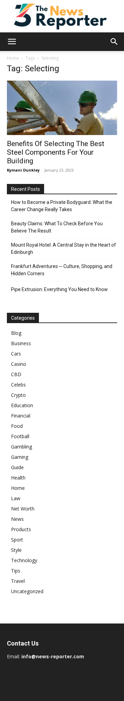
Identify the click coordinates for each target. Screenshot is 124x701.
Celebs (18, 384)
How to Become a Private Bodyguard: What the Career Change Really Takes (61, 205)
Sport (17, 539)
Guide (17, 467)
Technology (24, 560)
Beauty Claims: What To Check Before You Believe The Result (57, 227)
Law (15, 498)
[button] (12, 41)
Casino (18, 364)
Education (22, 405)
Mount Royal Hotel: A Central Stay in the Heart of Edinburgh (63, 248)
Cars (16, 353)
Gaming (19, 457)
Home (13, 58)
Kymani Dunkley (23, 170)
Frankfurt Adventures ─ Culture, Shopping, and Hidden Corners (61, 270)
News (17, 519)
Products (21, 529)
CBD (16, 374)
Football (20, 436)
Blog (16, 333)
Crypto (18, 395)
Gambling (21, 446)
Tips (15, 570)
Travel (18, 581)
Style (16, 550)
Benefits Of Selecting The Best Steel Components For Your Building (55, 152)
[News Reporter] (62, 16)
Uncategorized (27, 591)
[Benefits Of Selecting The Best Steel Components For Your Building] (62, 108)
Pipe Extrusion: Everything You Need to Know (59, 289)
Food (17, 426)
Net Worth (22, 508)
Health (18, 477)
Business (21, 343)
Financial (20, 415)
